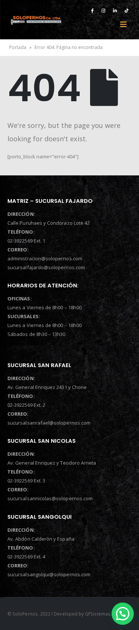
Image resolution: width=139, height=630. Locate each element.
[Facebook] (92, 10)
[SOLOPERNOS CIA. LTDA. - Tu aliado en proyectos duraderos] (35, 20)
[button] (123, 614)
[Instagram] (103, 10)
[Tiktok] (126, 10)
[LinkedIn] (115, 10)
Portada (17, 47)
